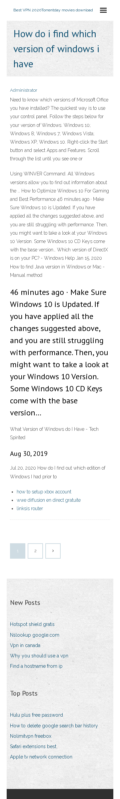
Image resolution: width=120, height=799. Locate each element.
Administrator (23, 90)
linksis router (30, 508)
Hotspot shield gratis (32, 624)
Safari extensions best (33, 746)
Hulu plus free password (36, 715)
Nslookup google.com (34, 635)
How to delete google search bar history (54, 725)
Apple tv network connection (41, 757)
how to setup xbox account (44, 491)
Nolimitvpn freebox (30, 736)
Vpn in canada (25, 645)
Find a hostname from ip (36, 666)
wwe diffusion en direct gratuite (49, 500)
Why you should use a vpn (39, 655)
